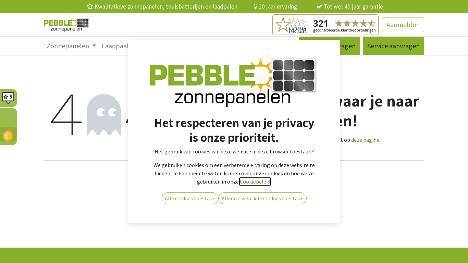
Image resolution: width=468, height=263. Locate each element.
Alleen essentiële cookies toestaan (263, 198)
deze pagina (365, 139)
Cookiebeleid (255, 181)
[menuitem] (71, 46)
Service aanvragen (393, 45)
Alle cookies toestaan (190, 198)
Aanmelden (403, 24)
